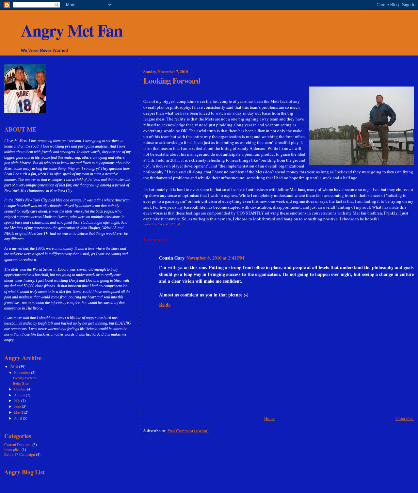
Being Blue (21, 383)
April (18, 418)
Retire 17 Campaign (19, 454)
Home (269, 418)
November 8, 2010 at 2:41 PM (215, 257)
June (18, 406)
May (18, 412)
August (20, 394)
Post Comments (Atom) (188, 431)
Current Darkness (17, 444)
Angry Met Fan (71, 30)
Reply (164, 304)
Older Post (404, 418)
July (17, 400)
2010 (14, 366)
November (22, 372)
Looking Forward (25, 377)
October (20, 389)
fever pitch (12, 449)
